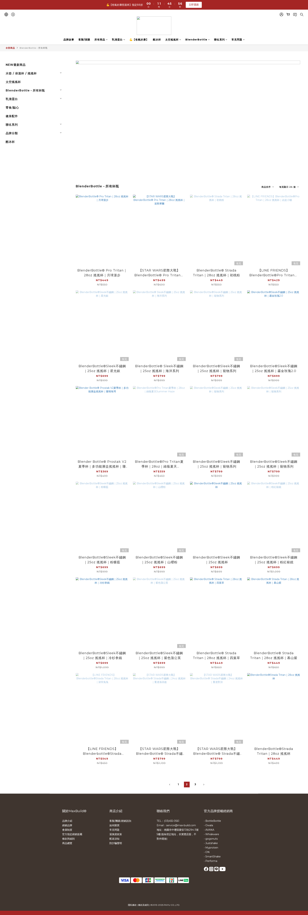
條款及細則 (143, 905)
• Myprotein (211, 847)
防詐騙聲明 (115, 843)
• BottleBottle (212, 820)
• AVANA (209, 829)
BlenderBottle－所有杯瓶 (34, 48)
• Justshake (211, 843)
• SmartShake (212, 856)
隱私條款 (132, 905)
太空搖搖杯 (172, 39)
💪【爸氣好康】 (139, 39)
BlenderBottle (196, 39)
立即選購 (194, 4)
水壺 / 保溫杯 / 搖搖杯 (21, 73)
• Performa (210, 861)
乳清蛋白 (117, 39)
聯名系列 (219, 39)
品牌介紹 (67, 820)
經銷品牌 (67, 825)
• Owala (208, 825)
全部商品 (10, 48)
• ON (207, 852)
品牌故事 (68, 39)
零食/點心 (12, 107)
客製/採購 (84, 39)
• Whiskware (211, 834)
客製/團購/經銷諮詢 (120, 820)
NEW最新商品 (16, 64)
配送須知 (114, 838)
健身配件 (12, 116)
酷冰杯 (157, 39)
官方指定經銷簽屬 (72, 834)
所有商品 (99, 39)
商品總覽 (67, 843)
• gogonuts (211, 838)
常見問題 (237, 39)
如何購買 (114, 825)
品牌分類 (12, 133)
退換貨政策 (115, 834)
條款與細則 (68, 838)
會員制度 (67, 829)
